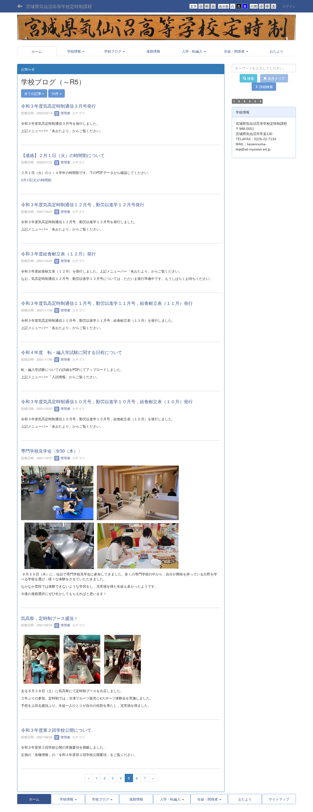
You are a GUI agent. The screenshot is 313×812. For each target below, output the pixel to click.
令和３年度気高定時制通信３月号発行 (58, 106)
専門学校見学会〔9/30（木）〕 (51, 450)
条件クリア (276, 78)
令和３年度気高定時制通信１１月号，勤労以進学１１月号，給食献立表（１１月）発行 (107, 303)
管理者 (65, 113)
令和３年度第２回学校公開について (56, 730)
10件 (55, 93)
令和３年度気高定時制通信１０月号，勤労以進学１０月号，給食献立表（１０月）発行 (107, 401)
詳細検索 (265, 86)
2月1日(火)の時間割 (36, 179)
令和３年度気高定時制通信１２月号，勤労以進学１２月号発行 (82, 204)
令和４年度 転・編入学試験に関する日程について (71, 352)
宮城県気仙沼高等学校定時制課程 (59, 6)
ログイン (289, 6)
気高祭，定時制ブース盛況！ (49, 618)
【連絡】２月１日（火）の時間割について (63, 155)
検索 (250, 78)
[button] (75, 51)
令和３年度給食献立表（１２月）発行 (58, 253)
